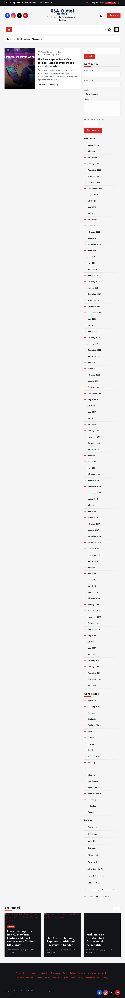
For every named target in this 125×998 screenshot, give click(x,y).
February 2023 (94, 338)
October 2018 (93, 549)
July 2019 (91, 505)
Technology (59, 52)
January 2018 (93, 605)
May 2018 (92, 580)
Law (89, 769)
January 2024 (93, 288)
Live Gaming (93, 781)
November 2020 (95, 437)
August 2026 (93, 145)
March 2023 (93, 332)
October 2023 (94, 307)
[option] (23, 935)
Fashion (91, 738)
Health (90, 750)
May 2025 (92, 213)
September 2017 (94, 630)
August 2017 (93, 636)
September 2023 (95, 313)
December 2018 (94, 536)
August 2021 (93, 400)
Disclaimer (92, 848)
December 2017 (94, 611)
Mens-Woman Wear (96, 794)
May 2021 (92, 418)
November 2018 (94, 543)
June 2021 (92, 412)
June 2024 (92, 257)
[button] (115, 908)
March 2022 (93, 369)
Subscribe (114, 15)
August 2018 (93, 561)
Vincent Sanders (47, 52)
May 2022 (92, 363)
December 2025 (94, 170)
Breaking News (94, 707)
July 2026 (92, 151)
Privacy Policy (93, 855)
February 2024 (94, 282)
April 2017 (92, 654)
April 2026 (92, 158)
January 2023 (93, 344)
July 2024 (92, 251)
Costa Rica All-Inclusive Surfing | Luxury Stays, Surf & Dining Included (102, 941)
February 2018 (94, 598)
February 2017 (93, 661)
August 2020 (93, 449)
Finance (91, 744)
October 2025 (94, 182)
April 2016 (92, 685)
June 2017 (92, 648)
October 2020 (94, 443)
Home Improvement (96, 756)
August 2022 (93, 356)
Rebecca (15, 950)
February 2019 (94, 524)
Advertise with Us (95, 869)
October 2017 (93, 623)
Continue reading (47, 85)
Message (88, 99)
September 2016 (94, 679)
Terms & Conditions (96, 876)
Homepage (92, 834)
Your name (88, 70)
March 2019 (93, 518)
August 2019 (93, 499)
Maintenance (93, 787)
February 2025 (94, 232)
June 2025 (92, 207)
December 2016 (94, 673)
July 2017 (91, 642)
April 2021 (92, 425)
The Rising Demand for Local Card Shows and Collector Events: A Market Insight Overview (62, 938)
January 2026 (93, 164)
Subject (87, 90)
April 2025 (92, 220)
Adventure (92, 701)
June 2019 (92, 512)
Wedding (91, 812)
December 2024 (94, 245)
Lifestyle (91, 775)
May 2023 (92, 325)
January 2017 (93, 667)
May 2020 (92, 468)
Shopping (92, 800)
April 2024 (92, 269)
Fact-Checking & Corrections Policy (103, 890)
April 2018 (92, 586)
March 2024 (93, 276)
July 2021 (91, 406)
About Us (91, 841)
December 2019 (94, 487)
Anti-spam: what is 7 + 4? (94, 119)
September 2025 (95, 189)
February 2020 (94, 474)
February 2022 (94, 375)
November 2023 (94, 300)
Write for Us (93, 862)
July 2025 (92, 201)
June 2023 (92, 319)
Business (91, 713)
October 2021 (93, 387)
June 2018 (92, 574)
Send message (93, 130)
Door (90, 732)
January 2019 (93, 530)
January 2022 (93, 381)
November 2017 (94, 617)
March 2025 (93, 226)
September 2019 (94, 493)
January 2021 (93, 431)
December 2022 (94, 350)
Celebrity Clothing (95, 725)
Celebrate (92, 719)
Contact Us (92, 827)
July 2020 (92, 456)
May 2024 (92, 263)
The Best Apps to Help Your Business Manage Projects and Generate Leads (56, 63)
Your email (88, 80)
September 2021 (94, 394)
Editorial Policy (94, 883)
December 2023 (94, 294)
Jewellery (91, 763)
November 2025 (94, 176)
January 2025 (93, 238)
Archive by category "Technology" (28, 39)
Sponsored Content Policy (99, 897)
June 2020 (92, 462)
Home (9, 39)
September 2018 (94, 555)
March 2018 (93, 592)
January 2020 (93, 481)
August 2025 (93, 195)
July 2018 (91, 568)
